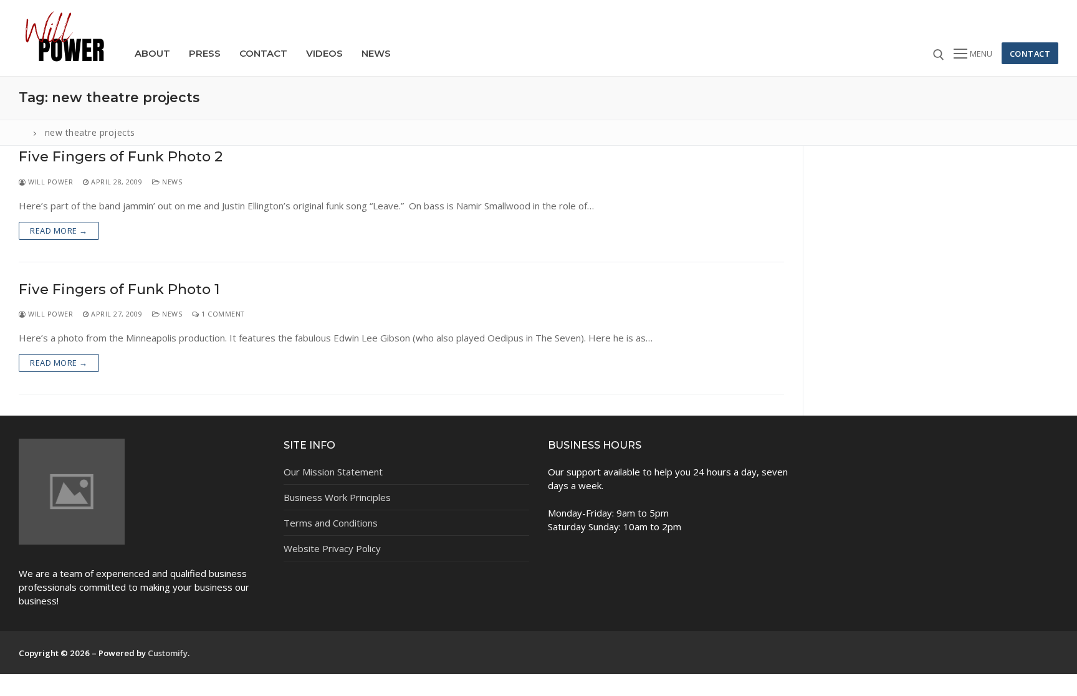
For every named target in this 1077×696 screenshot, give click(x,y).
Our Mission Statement (333, 471)
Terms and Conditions (331, 523)
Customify (168, 653)
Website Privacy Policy (332, 548)
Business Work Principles (337, 497)
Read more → (59, 230)
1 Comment (221, 313)
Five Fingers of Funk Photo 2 (121, 156)
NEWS (171, 181)
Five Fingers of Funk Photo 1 (119, 289)
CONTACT (1030, 53)
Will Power (49, 181)
